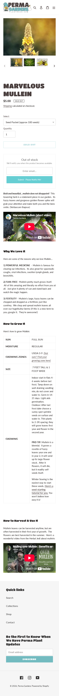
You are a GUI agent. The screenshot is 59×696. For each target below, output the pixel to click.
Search (9, 597)
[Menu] (54, 7)
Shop (8, 614)
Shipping (7, 105)
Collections (12, 605)
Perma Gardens (24, 686)
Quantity (7, 128)
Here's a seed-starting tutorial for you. (42, 489)
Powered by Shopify (40, 686)
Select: (6, 116)
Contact (10, 622)
